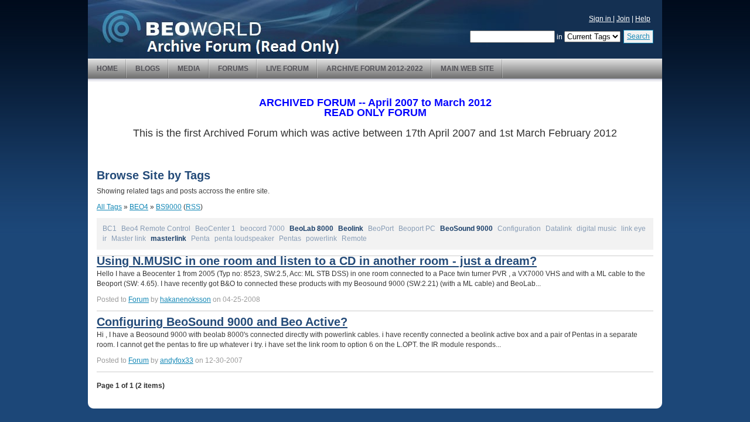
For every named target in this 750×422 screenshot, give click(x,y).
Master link (128, 238)
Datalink (559, 228)
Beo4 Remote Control (155, 228)
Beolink (350, 228)
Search (638, 36)
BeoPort (381, 228)
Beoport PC (416, 228)
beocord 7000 (262, 228)
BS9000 (169, 206)
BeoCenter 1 (215, 228)
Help (642, 18)
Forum (138, 299)
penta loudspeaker (244, 238)
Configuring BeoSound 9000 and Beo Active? (222, 321)
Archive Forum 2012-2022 (374, 68)
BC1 (110, 228)
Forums (233, 68)
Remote (354, 238)
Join (623, 18)
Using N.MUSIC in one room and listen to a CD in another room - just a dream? (317, 260)
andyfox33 (176, 360)
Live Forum (287, 68)
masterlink (168, 238)
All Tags (109, 206)
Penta (200, 238)
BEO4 (138, 206)
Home (107, 68)
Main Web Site (467, 68)
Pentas (290, 238)
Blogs (147, 68)
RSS (193, 206)
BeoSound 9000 (466, 228)
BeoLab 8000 (311, 228)
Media (189, 68)
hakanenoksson (185, 299)
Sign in (601, 18)
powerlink (321, 238)
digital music (596, 228)
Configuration (519, 228)
